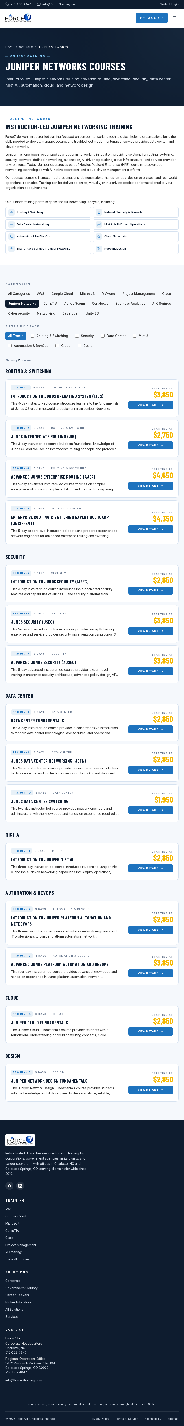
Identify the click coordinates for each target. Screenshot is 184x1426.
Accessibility (153, 1418)
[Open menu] (175, 18)
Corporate (13, 1281)
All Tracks (15, 336)
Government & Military (21, 1288)
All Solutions (14, 1309)
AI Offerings (161, 303)
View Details (148, 405)
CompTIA (50, 303)
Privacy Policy (100, 1418)
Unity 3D (92, 313)
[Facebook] (9, 1186)
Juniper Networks (22, 303)
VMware (108, 294)
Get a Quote (151, 18)
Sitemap (173, 1418)
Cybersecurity (19, 313)
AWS (40, 294)
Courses (26, 47)
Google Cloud (62, 294)
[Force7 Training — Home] (18, 17)
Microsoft (87, 294)
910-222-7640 (16, 1352)
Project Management (138, 294)
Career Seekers (17, 1295)
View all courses (17, 1259)
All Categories (19, 294)
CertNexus (100, 303)
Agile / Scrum (74, 303)
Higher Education (18, 1302)
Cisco (166, 294)
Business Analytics (130, 303)
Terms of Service (126, 1418)
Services (11, 1316)
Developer (70, 313)
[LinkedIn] (20, 1186)
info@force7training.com (59, 4)
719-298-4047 (21, 4)
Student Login (169, 4)
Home (9, 47)
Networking (46, 313)
